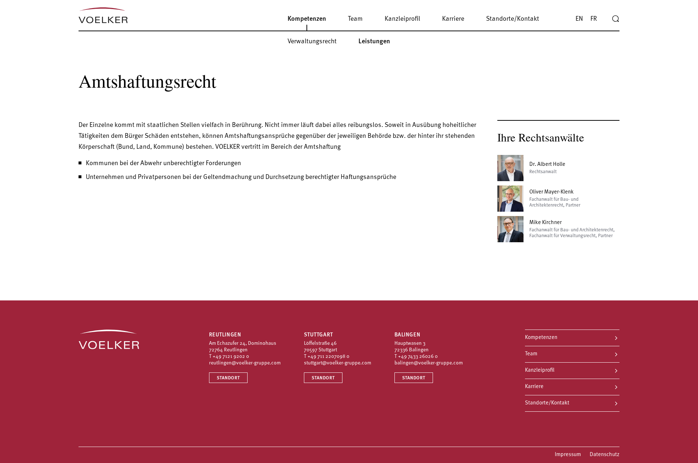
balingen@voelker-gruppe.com (428, 363)
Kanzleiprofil (539, 370)
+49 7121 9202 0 (231, 356)
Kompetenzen (541, 337)
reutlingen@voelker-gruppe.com (245, 363)
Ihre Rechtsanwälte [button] (540, 137)
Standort (228, 378)
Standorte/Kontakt (547, 403)
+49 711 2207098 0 (328, 356)
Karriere (534, 387)
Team (531, 354)
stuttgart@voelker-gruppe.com (337, 363)
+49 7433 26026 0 (418, 356)
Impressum (568, 455)
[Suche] (615, 19)
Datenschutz (604, 455)
